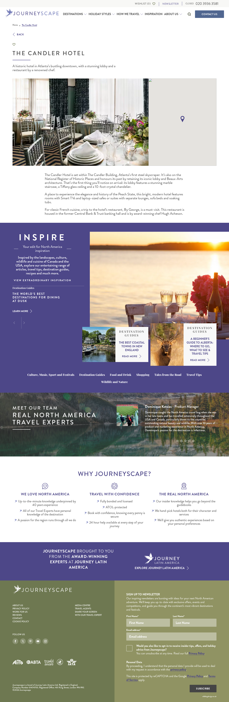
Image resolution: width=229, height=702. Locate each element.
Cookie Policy (21, 621)
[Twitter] (23, 641)
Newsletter (170, 4)
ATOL (60, 662)
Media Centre (82, 605)
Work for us (20, 611)
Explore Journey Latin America (160, 568)
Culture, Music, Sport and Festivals (50, 375)
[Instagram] (45, 641)
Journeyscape (32, 13)
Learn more (20, 311)
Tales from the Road (167, 375)
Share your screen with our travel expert (88, 613)
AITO (18, 662)
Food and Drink (120, 375)
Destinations (73, 14)
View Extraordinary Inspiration (42, 280)
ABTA (33, 662)
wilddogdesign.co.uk (209, 696)
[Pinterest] (30, 641)
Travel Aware (48, 662)
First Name (132, 616)
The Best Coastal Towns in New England (132, 346)
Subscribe (203, 688)
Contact (209, 14)
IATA (72, 662)
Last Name (178, 616)
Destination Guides (131, 333)
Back (20, 34)
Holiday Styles (100, 14)
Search (189, 14)
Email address (133, 630)
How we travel (128, 14)
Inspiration (153, 14)
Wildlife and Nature (114, 382)
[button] (124, 162)
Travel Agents (83, 608)
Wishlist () (143, 3)
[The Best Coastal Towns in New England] (98, 344)
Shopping (142, 375)
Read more (129, 356)
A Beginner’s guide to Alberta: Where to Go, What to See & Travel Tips (200, 346)
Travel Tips (194, 375)
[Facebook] (15, 641)
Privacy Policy (21, 608)
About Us (171, 14)
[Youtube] (38, 641)
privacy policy (178, 669)
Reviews (17, 615)
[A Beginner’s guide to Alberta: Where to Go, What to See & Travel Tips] (167, 344)
